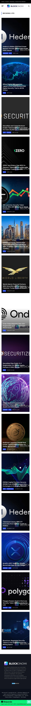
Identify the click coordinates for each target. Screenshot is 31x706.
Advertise (12, 1)
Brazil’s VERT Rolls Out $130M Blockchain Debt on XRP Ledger (14, 564)
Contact (7, 1)
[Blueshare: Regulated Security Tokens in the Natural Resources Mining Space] (15, 630)
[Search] (28, 6)
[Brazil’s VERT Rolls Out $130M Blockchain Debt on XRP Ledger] (15, 551)
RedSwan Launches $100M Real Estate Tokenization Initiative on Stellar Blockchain (14, 444)
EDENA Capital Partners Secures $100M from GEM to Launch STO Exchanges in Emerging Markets (14, 484)
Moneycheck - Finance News (14, 695)
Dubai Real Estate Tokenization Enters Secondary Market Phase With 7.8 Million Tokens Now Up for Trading (15, 245)
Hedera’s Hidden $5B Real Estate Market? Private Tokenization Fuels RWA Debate (15, 48)
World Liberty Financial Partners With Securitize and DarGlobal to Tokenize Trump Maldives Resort (14, 286)
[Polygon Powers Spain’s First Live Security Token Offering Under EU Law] (15, 591)
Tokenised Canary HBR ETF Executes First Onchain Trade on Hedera (14, 524)
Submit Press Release (20, 1)
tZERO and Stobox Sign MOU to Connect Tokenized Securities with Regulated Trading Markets (15, 167)
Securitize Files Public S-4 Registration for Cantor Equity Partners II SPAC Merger (13, 365)
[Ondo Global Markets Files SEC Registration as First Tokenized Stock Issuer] (15, 314)
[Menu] (2, 6)
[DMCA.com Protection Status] (15, 684)
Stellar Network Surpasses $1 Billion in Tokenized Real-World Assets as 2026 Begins (14, 405)
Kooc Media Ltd (23, 692)
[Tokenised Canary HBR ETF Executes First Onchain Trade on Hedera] (15, 512)
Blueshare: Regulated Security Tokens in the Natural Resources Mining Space (14, 642)
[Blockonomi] (15, 6)
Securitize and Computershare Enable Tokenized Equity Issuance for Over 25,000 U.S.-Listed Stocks (15, 128)
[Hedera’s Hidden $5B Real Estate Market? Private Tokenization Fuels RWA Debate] (15, 36)
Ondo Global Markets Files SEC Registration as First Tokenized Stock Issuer (14, 326)
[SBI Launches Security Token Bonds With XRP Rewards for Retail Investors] (15, 195)
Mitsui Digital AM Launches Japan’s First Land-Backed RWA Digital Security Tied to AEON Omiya (14, 87)
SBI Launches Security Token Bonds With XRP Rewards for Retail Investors (15, 207)
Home (3, 1)
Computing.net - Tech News (19, 697)
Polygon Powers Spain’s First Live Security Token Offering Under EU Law (15, 603)
